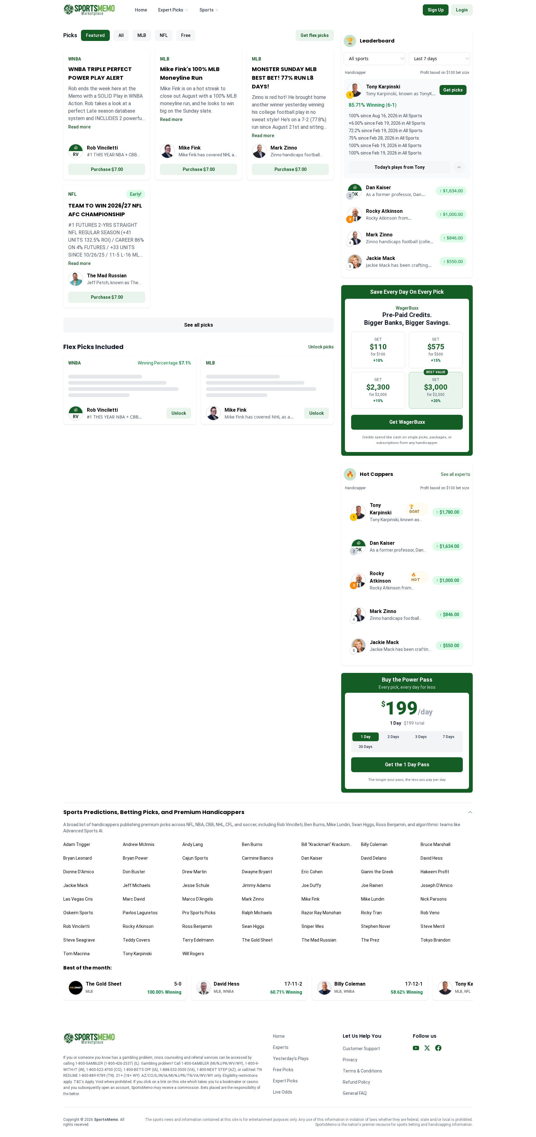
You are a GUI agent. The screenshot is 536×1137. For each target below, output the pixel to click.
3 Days (421, 737)
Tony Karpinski (137, 953)
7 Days (448, 737)
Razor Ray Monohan (321, 912)
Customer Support (361, 1048)
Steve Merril (432, 926)
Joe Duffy (311, 885)
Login (462, 9)
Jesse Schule (195, 885)
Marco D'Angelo (197, 899)
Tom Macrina (76, 953)
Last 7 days (425, 58)
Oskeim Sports (78, 912)
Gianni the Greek (377, 871)
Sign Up (436, 9)
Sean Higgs (253, 926)
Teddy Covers (136, 940)
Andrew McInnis (138, 844)
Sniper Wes (313, 926)
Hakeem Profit (435, 871)
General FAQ (355, 1093)
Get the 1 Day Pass (407, 765)
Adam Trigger (76, 844)
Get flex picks (315, 35)
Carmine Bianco (257, 858)
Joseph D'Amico (437, 885)
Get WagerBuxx (407, 422)
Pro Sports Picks (199, 912)
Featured (95, 35)
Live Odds (282, 1092)
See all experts (455, 474)
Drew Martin (194, 871)
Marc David (134, 899)
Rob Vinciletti (76, 926)
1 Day (365, 737)
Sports (206, 9)
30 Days (366, 747)
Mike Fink (310, 899)
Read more (79, 126)
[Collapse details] (459, 167)
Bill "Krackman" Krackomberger (328, 844)
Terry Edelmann (198, 940)
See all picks (198, 325)
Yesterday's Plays (291, 1058)
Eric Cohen (312, 871)
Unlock (179, 413)
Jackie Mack (75, 885)
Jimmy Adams (256, 885)
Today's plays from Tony (399, 167)
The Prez (370, 940)
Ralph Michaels (257, 912)
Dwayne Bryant (257, 871)
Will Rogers (193, 953)
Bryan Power (135, 858)
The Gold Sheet (257, 940)
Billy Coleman (374, 844)
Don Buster (134, 871)
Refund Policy (356, 1082)
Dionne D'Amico (78, 871)
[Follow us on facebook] (438, 1049)
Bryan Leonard (77, 858)
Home (141, 9)
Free (185, 35)
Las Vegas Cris (78, 899)
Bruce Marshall (435, 844)
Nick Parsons (434, 899)
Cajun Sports (195, 858)
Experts (280, 1047)
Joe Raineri (372, 885)
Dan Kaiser (312, 858)
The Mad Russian (319, 940)
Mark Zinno (253, 899)
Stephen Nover (376, 926)
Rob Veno (430, 912)
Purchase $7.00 (107, 169)
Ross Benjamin (197, 926)
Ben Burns (252, 844)
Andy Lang (192, 844)
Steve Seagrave (79, 940)
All (121, 35)
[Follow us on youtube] (416, 1049)
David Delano (373, 858)
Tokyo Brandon (435, 940)
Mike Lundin (372, 899)
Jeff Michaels (136, 885)
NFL (164, 35)
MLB (141, 35)
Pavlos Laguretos (140, 912)
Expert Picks (170, 9)
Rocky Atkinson (138, 926)
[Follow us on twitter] (427, 1049)
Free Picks (283, 1069)
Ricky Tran (371, 912)
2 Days (393, 737)
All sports (358, 58)
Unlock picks (321, 346)
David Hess (432, 858)
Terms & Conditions (362, 1070)
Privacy (350, 1059)
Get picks (453, 89)
